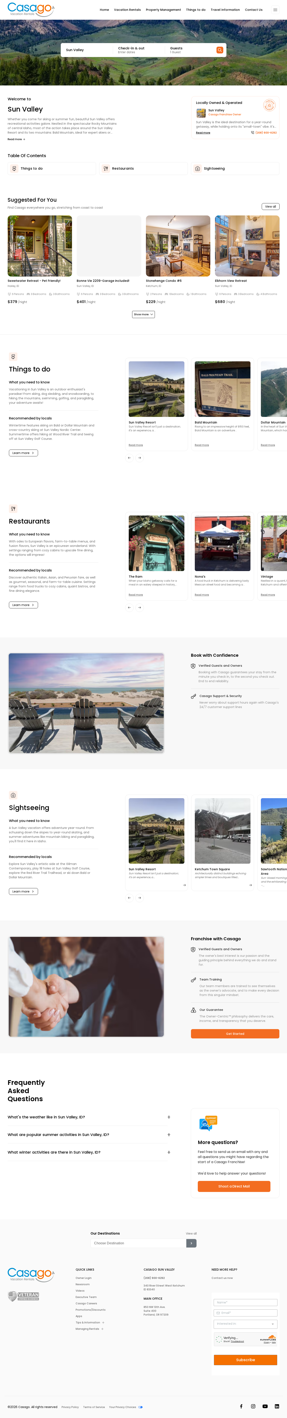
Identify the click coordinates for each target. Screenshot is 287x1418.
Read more (15, 139)
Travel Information (225, 9)
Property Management (163, 9)
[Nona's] (222, 543)
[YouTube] (265, 1407)
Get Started (235, 1033)
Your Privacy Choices (122, 1407)
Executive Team (86, 1297)
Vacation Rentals (127, 9)
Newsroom (83, 1284)
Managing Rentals (87, 1328)
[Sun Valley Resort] (156, 389)
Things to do (196, 9)
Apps (79, 1316)
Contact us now (222, 1278)
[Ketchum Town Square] (222, 831)
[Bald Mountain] (222, 389)
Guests (176, 48)
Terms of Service (94, 1407)
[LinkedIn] (277, 1407)
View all (270, 206)
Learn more (21, 453)
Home (104, 9)
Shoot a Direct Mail (234, 1186)
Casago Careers (86, 1303)
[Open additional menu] (275, 10)
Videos (80, 1290)
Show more (141, 314)
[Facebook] (241, 1407)
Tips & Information (88, 1322)
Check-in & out (131, 48)
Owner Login (84, 1278)
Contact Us (254, 9)
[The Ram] (156, 543)
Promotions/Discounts (91, 1309)
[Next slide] (139, 458)
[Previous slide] (129, 458)
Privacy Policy (70, 1407)
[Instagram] (253, 1407)
